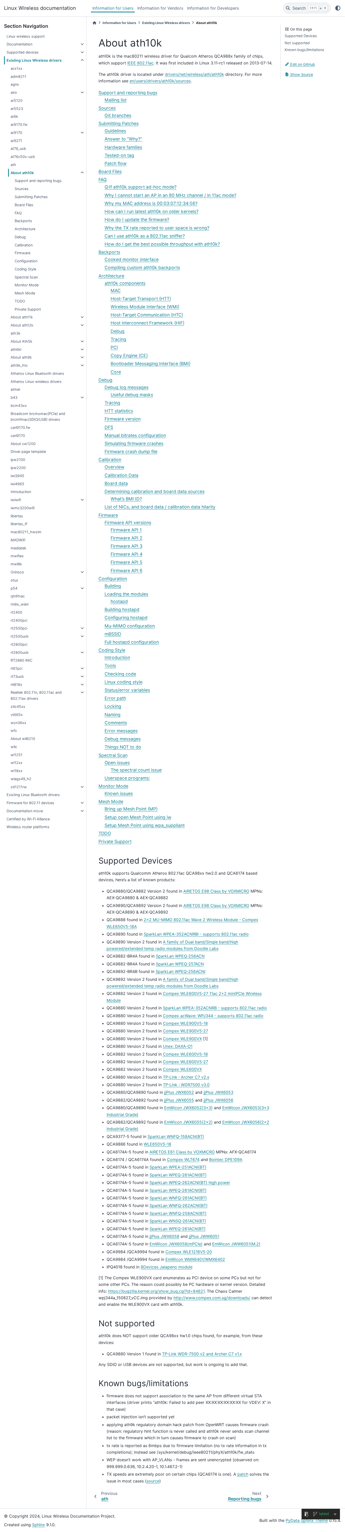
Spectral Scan (26, 277)
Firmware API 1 (126, 529)
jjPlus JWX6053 (218, 1092)
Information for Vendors (160, 8)
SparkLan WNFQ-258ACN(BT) (178, 1213)
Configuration (26, 261)
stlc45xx (18, 706)
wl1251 (16, 755)
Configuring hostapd (126, 617)
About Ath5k (21, 341)
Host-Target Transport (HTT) (141, 298)
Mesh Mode (25, 293)
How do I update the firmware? (137, 219)
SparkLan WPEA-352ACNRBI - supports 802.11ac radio (196, 934)
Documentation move (25, 811)
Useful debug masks (132, 394)
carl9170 (18, 435)
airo (14, 92)
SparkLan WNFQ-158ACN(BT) (175, 1136)
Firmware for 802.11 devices (30, 803)
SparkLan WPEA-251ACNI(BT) (178, 1167)
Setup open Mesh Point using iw (138, 817)
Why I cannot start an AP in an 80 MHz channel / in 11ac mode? (170, 195)
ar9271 (16, 140)
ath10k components (125, 283)
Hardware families (123, 147)
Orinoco (17, 572)
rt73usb (17, 676)
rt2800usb (20, 652)
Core (116, 372)
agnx (15, 84)
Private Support (28, 309)
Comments (116, 722)
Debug (20, 237)
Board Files (24, 205)
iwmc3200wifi (23, 508)
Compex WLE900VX (182, 1038)
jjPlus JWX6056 (218, 1100)
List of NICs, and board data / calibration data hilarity (160, 506)
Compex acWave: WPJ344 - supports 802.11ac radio (213, 1015)
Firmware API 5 (126, 562)
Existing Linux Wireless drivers (34, 60)
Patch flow (116, 163)
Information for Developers (213, 8)
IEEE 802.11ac (140, 62)
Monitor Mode (27, 285)
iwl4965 (17, 484)
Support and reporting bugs (38, 180)
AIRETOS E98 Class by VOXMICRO (216, 891)
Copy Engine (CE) (129, 355)
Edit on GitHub (302, 64)
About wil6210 (23, 738)
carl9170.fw (20, 427)
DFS (109, 427)
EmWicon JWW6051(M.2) (236, 1243)
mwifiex (17, 556)
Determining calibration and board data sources (155, 491)
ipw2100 (18, 459)
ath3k (15, 333)
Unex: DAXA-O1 (177, 1046)
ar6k (14, 116)
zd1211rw (19, 787)
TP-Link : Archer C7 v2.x (186, 1077)
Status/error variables (127, 690)
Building (113, 586)
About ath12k (22, 325)
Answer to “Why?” (123, 139)
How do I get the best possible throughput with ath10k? (162, 244)
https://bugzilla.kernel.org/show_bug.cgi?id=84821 (156, 1291)
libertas (17, 516)
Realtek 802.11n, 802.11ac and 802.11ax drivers (36, 695)
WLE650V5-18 (157, 1144)
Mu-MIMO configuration (130, 626)
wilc (14, 747)
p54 (14, 588)
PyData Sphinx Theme (307, 1520)
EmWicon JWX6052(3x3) (188, 1107)
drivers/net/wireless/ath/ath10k (194, 74)
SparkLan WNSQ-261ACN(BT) (178, 1220)
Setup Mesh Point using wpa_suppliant (145, 825)
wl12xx (16, 762)
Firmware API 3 (126, 546)
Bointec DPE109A (225, 1159)
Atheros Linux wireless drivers (36, 381)
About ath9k (21, 357)
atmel (15, 389)
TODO (20, 301)
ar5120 (16, 100)
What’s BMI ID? (126, 498)
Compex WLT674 (183, 1159)
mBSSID (113, 634)
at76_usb (18, 148)
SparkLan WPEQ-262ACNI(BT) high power (190, 1182)
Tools (110, 665)
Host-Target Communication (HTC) (147, 314)
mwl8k (16, 564)
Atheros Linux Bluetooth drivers (37, 373)
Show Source (301, 74)
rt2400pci (19, 620)
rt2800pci (19, 644)
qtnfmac (18, 596)
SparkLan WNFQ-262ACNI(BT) (179, 1205)
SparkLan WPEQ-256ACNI (180, 971)
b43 (14, 397)
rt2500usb (20, 636)
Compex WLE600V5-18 (185, 1054)
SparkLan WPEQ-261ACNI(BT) (178, 1174)
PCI (114, 347)
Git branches (118, 115)
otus (14, 580)
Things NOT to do (123, 747)
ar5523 (17, 108)
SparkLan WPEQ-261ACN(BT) (178, 1228)
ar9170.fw (19, 124)
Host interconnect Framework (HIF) (147, 323)
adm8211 (18, 76)
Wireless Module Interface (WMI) (145, 306)
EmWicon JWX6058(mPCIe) (176, 1243)
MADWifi (18, 540)
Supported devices (23, 52)
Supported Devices (301, 36)
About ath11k (22, 317)
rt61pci (16, 668)
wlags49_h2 (21, 779)
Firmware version (123, 419)
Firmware (22, 253)
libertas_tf (19, 524)
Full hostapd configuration (132, 642)
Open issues (117, 762)
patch (242, 1474)
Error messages (121, 730)
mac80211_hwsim (26, 532)
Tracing (118, 339)
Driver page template (28, 451)
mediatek (18, 548)
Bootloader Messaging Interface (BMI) (150, 363)
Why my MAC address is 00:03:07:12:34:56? (151, 203)
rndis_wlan (20, 604)
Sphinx (38, 1524)
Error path (115, 698)
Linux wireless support (26, 36)
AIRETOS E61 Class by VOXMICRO (182, 1151)
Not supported (297, 43)
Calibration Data (121, 475)
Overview (114, 467)
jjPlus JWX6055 (179, 1100)
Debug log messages (127, 387)
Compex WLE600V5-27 (185, 1061)
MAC (116, 290)
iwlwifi (16, 500)
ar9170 (16, 132)
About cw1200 (23, 444)
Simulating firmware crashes (134, 443)
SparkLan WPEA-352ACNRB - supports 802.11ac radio (215, 1007)
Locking (113, 706)
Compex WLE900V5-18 (185, 1023)
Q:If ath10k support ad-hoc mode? (141, 187)
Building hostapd (122, 609)
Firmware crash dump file (131, 451)
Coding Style (25, 269)
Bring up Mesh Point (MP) (131, 808)
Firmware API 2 (126, 538)
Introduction (21, 492)
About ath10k (22, 173)
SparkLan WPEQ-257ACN (180, 963)
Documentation (19, 44)
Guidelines (115, 130)
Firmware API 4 (126, 554)
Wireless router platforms (28, 827)
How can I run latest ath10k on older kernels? (152, 211)
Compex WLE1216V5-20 (188, 1251)
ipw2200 (18, 468)
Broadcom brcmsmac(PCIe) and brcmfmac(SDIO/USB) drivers (38, 416)
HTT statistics (119, 410)
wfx (14, 730)
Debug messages (123, 738)
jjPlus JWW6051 (204, 1236)
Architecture (25, 229)
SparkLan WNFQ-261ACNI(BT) (178, 1197)
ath (13, 165)
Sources (22, 189)
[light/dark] (338, 8)
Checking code (120, 674)
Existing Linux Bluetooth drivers (33, 795)
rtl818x (16, 684)
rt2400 (16, 612)
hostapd (119, 601)
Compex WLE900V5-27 (185, 1030)
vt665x (17, 714)
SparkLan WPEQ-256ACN (180, 956)
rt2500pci (19, 628)
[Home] (94, 23)
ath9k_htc (19, 365)
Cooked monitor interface (132, 259)
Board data (116, 483)
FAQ (18, 213)
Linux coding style (123, 682)
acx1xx (16, 68)
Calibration (24, 245)
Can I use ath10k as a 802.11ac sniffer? (145, 236)
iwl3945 (17, 476)
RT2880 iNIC (21, 660)
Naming (112, 714)
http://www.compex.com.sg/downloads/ (212, 1297)
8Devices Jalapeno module (166, 1266)
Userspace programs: (127, 778)
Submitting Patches (31, 197)
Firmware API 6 (126, 570)
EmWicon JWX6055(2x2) (188, 1122)
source (152, 1480)
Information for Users (112, 8)
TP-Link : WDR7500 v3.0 (186, 1084)
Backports (23, 221)
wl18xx (16, 771)
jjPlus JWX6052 (179, 1092)
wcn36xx (18, 723)
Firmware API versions (128, 522)
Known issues (119, 793)
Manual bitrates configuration (135, 435)
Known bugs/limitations (304, 50)
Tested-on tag (119, 155)
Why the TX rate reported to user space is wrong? (157, 227)
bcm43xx (19, 405)
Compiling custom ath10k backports (142, 267)
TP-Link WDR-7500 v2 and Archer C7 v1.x (202, 1353)
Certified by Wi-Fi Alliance (28, 819)
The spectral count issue (136, 770)
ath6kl (16, 349)
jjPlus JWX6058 (164, 1236)
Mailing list (116, 100)
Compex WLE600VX (182, 1069)
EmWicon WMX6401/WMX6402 (195, 1259)
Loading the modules (126, 594)
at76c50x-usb (23, 156)
